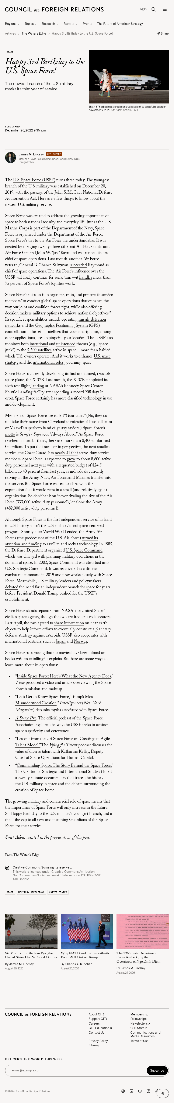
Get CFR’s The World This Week (34, 1059)
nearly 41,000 (66, 453)
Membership (139, 1014)
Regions (10, 24)
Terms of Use (139, 1041)
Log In (143, 9)
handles (85, 277)
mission (34, 295)
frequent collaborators (92, 617)
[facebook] (123, 1091)
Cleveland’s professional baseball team (80, 422)
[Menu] (164, 9)
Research (48, 24)
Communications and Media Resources (145, 1034)
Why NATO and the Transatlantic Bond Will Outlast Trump (85, 955)
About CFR (96, 1014)
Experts (69, 24)
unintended (65, 344)
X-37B (38, 380)
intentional (39, 344)
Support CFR (98, 1019)
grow (71, 459)
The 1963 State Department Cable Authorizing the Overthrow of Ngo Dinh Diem (138, 957)
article (67, 683)
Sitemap (94, 1045)
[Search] (153, 9)
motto (10, 434)
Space (10, 52)
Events (87, 24)
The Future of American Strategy (120, 24)
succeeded (78, 265)
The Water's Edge (26, 855)
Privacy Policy (98, 1041)
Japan (61, 641)
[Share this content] (163, 1093)
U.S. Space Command (84, 550)
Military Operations (31, 892)
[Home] (54, 9)
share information (69, 623)
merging (30, 247)
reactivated (69, 569)
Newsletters (138, 1023)
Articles (10, 33)
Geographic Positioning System (61, 326)
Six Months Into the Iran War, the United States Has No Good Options (31, 955)
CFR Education (99, 1028)
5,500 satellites (39, 350)
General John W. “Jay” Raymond (49, 253)
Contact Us (96, 1033)
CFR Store (137, 1028)
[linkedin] (131, 1091)
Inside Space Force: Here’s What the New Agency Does (64, 676)
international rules (48, 362)
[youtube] (140, 1091)
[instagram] (148, 1091)
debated (11, 587)
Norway (80, 641)
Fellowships (138, 1019)
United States (58, 892)
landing (37, 386)
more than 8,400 (77, 441)
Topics (29, 24)
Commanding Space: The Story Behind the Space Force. (64, 766)
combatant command (23, 575)
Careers (94, 1023)
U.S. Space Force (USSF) (34, 180)
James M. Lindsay (31, 154)
